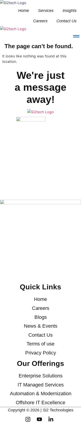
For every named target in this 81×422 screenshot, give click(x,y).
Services (46, 10)
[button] (76, 36)
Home (23, 10)
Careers (40, 21)
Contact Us (66, 21)
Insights (69, 10)
